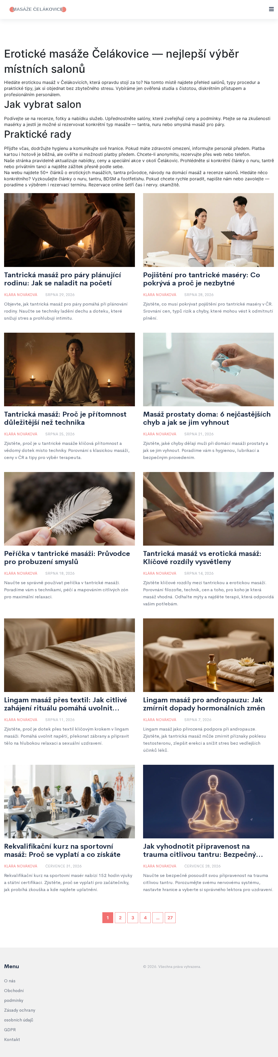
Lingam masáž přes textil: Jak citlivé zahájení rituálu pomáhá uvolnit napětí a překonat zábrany (65, 704)
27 (170, 917)
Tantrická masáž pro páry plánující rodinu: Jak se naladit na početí (62, 279)
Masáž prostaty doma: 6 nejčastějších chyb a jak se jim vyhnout (207, 418)
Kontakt (12, 1039)
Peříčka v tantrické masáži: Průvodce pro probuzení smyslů (67, 558)
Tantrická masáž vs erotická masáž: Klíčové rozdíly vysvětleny (202, 558)
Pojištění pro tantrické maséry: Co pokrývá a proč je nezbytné (201, 279)
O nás (9, 981)
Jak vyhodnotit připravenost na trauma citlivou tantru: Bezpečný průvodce (199, 850)
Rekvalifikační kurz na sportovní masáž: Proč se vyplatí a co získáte (62, 850)
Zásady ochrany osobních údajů (19, 1015)
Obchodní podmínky (14, 995)
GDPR (10, 1030)
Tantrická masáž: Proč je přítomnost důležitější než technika (65, 418)
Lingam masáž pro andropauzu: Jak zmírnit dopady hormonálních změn (204, 704)
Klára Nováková (20, 295)
